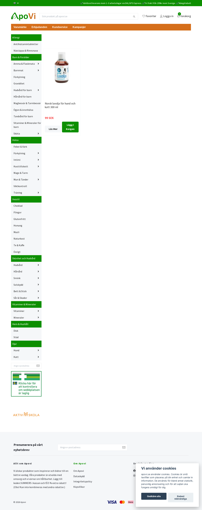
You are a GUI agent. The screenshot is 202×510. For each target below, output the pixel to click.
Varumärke (20, 27)
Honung (18, 225)
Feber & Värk (20, 146)
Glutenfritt (20, 219)
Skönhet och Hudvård (23, 258)
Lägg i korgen (70, 127)
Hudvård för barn (23, 90)
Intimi (17, 159)
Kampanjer (79, 27)
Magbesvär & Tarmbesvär (27, 103)
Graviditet (19, 83)
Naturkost (19, 238)
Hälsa (15, 140)
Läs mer (53, 129)
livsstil (16, 199)
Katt (16, 356)
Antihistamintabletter (26, 44)
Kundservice (60, 27)
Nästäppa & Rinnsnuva (26, 50)
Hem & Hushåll (20, 324)
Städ (16, 337)
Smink (17, 278)
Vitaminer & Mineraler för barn (27, 125)
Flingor (17, 212)
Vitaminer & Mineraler (24, 304)
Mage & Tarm (21, 172)
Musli (16, 232)
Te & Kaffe (19, 245)
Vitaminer (19, 311)
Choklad (18, 205)
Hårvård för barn (22, 96)
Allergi (16, 37)
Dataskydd (79, 476)
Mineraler (19, 317)
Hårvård (18, 271)
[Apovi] (23, 16)
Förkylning (19, 77)
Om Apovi (78, 470)
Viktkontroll (20, 186)
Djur (14, 343)
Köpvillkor (79, 486)
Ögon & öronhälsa (23, 109)
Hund (16, 350)
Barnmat (18, 70)
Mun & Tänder (21, 179)
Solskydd (18, 284)
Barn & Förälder (20, 57)
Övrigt (17, 251)
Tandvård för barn (23, 116)
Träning (18, 192)
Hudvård (18, 265)
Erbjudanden (39, 27)
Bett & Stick (20, 291)
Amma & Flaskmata (24, 63)
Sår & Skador (20, 297)
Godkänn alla (154, 496)
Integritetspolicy (82, 481)
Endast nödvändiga (180, 497)
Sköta (17, 133)
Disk (16, 330)
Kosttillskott (21, 166)
